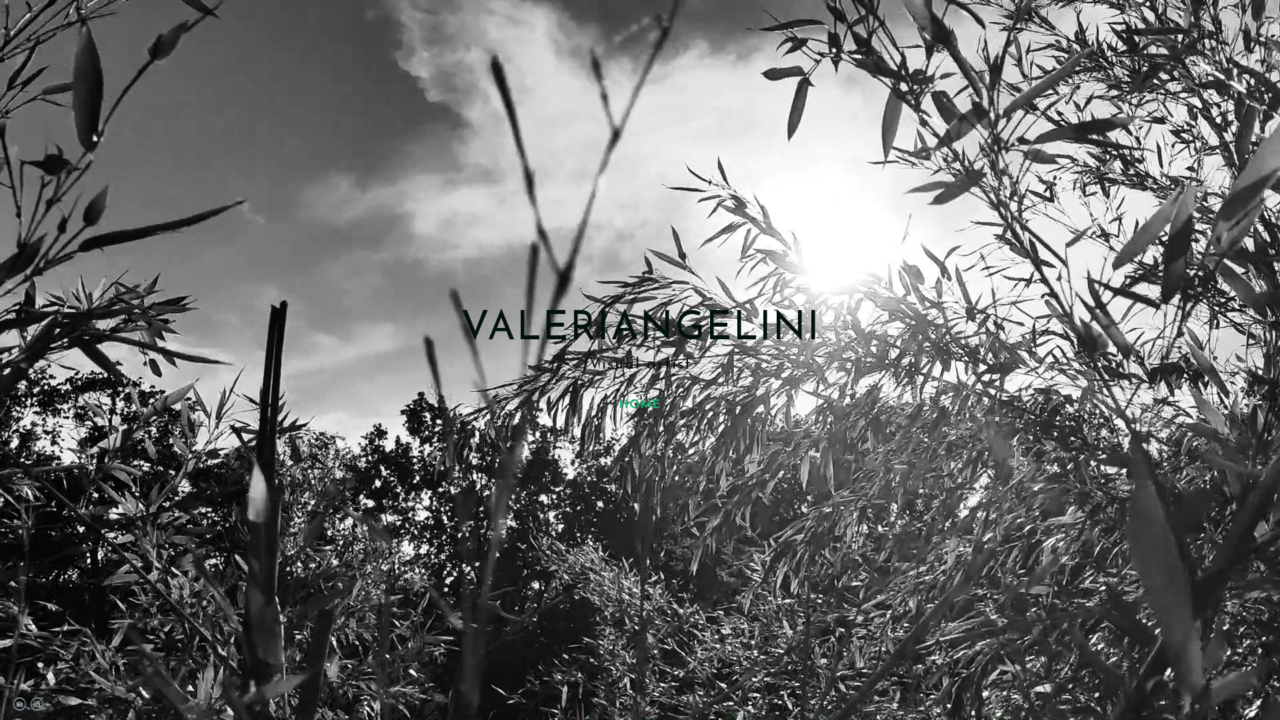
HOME (640, 405)
